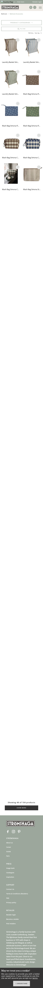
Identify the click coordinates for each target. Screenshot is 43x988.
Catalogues (10, 873)
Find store (20, 2)
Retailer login (37, 2)
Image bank (10, 868)
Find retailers (11, 924)
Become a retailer (12, 919)
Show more (21, 808)
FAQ (7, 898)
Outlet (8, 852)
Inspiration (10, 877)
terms (35, 978)
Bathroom (4, 14)
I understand (21, 983)
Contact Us (10, 889)
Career (8, 847)
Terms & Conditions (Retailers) (17, 894)
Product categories (20, 23)
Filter (22, 29)
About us (9, 843)
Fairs (8, 856)
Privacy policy (11, 903)
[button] (38, 33)
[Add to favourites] (18, 40)
